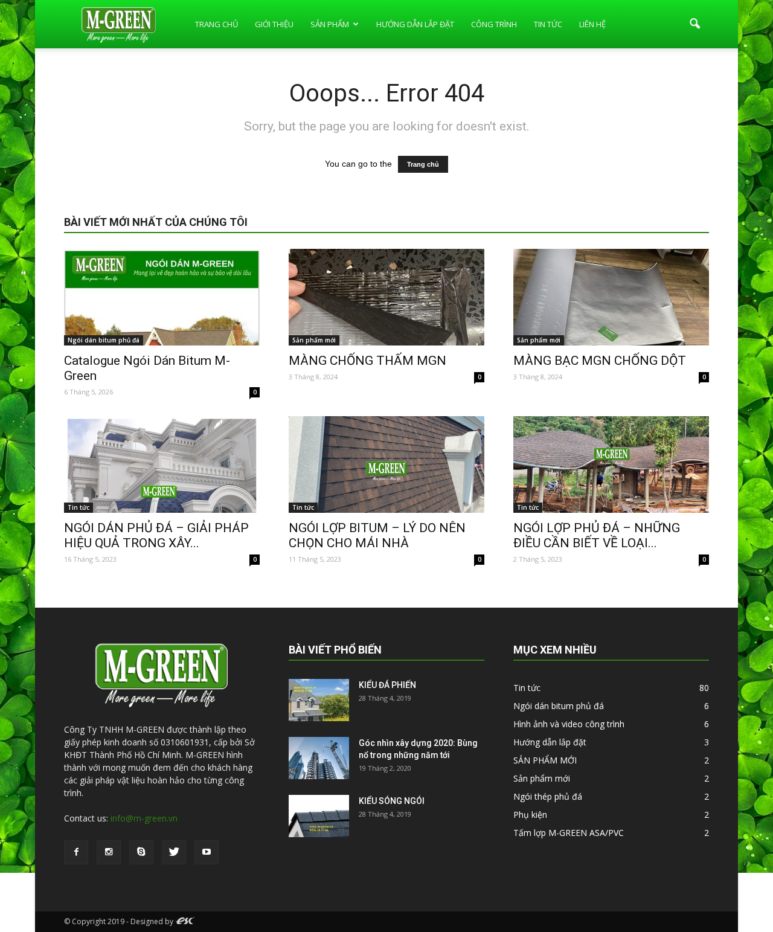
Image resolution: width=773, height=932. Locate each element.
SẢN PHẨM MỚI (545, 760)
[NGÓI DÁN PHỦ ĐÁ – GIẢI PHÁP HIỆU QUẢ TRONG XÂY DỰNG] (162, 464)
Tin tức (78, 507)
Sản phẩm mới (314, 340)
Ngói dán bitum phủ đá (104, 340)
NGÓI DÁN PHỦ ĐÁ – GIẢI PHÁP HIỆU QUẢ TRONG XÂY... (156, 535)
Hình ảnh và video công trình (568, 724)
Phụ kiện (530, 814)
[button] (694, 24)
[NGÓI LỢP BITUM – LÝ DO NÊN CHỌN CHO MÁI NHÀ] (386, 464)
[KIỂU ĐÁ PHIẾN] (319, 700)
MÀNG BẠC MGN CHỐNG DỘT (599, 360)
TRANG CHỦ (216, 24)
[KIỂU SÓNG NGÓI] (319, 816)
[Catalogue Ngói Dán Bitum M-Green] (162, 297)
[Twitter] (174, 852)
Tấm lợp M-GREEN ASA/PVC (568, 832)
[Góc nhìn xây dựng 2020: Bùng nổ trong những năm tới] (319, 758)
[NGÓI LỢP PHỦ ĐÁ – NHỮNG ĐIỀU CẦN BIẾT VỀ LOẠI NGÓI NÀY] (611, 464)
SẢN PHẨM (329, 24)
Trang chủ (423, 164)
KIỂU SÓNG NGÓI (392, 801)
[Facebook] (76, 852)
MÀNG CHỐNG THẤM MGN (367, 360)
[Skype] (141, 852)
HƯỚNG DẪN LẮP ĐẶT (415, 24)
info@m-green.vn (144, 818)
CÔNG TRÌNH (494, 24)
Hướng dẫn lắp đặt (549, 742)
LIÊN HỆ (592, 24)
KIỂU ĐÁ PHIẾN (387, 685)
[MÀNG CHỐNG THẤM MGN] (386, 297)
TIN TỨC (548, 24)
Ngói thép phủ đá (547, 796)
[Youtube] (206, 852)
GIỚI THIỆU (274, 24)
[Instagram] (109, 852)
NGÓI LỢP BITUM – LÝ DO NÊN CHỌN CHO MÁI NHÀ (377, 535)
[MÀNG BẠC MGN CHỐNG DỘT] (611, 297)
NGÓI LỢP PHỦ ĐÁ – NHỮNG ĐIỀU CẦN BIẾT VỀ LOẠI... (596, 535)
